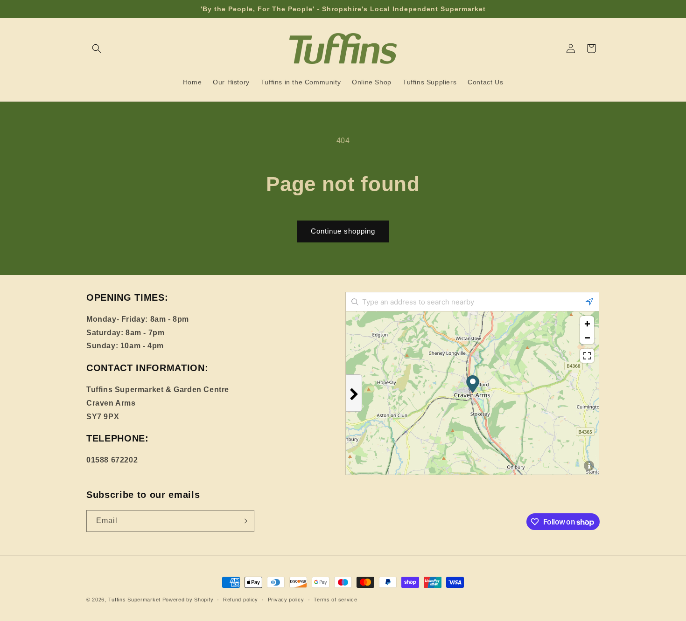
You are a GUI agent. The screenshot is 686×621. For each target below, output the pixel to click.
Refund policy (240, 599)
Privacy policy (286, 599)
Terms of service (335, 599)
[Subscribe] (243, 521)
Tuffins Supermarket (134, 599)
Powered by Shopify (188, 599)
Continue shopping (343, 231)
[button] (96, 48)
